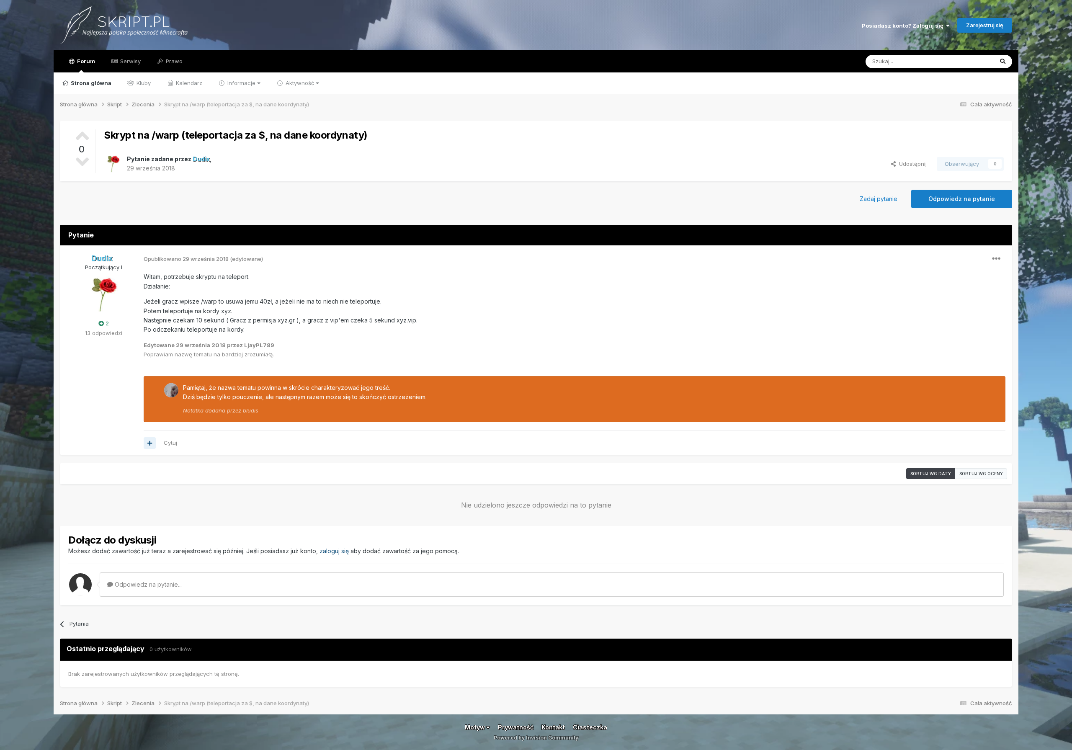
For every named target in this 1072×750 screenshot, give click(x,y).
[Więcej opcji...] (996, 259)
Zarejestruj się (984, 25)
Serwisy (130, 61)
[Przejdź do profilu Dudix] (113, 164)
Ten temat (969, 61)
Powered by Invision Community (536, 738)
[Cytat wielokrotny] (150, 443)
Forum (85, 61)
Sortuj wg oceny (981, 473)
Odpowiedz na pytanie (961, 198)
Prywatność (515, 727)
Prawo (173, 61)
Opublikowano (186, 258)
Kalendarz (188, 83)
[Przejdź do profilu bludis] (171, 390)
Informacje (241, 83)
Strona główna (90, 83)
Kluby (143, 83)
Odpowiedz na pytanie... (147, 584)
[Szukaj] (1002, 61)
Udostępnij (911, 163)
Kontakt (553, 727)
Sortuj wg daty (930, 473)
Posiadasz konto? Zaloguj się (904, 25)
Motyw (475, 727)
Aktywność (300, 83)
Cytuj (170, 442)
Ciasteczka (590, 727)
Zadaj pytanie (878, 198)
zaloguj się (334, 550)
